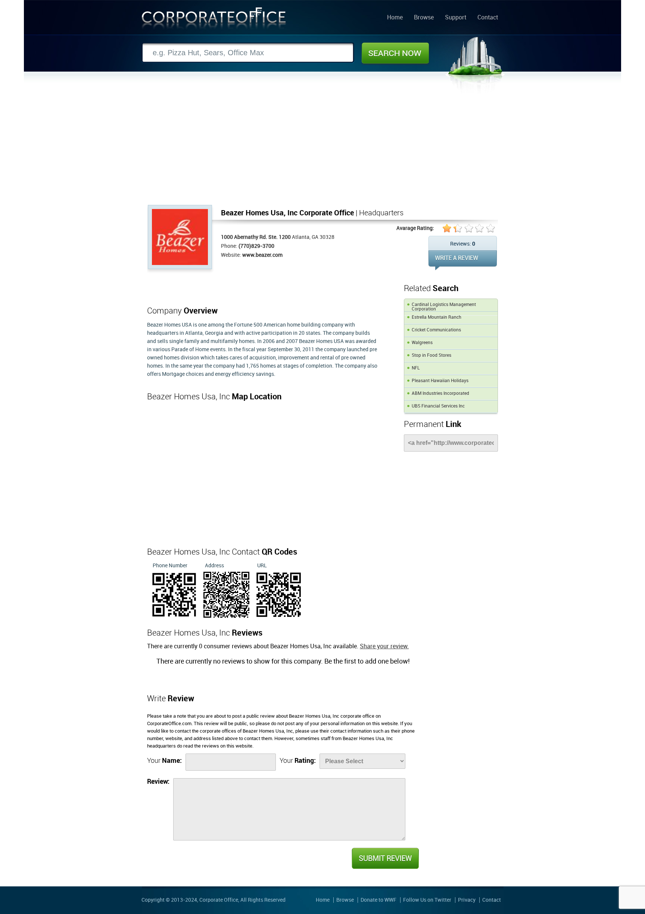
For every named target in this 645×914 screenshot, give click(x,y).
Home (395, 18)
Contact (487, 18)
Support (455, 18)
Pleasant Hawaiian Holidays (440, 380)
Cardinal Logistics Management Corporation (444, 307)
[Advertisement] (322, 149)
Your (164, 760)
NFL (416, 368)
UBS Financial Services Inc (438, 406)
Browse (424, 18)
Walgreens (422, 342)
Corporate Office (213, 19)
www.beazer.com (262, 255)
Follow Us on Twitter (427, 900)
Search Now (395, 53)
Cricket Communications (436, 330)
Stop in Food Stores (431, 355)
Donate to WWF (378, 900)
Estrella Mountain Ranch (436, 317)
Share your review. (384, 646)
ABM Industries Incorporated (440, 393)
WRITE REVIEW (462, 260)
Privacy (467, 900)
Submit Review (385, 858)
